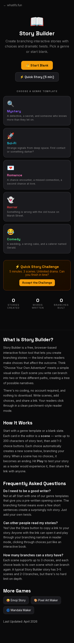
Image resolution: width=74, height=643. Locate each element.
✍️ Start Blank (37, 65)
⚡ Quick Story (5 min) (37, 77)
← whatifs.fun (12, 5)
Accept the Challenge (37, 282)
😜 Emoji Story (16, 600)
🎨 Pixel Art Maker (46, 600)
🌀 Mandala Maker (18, 610)
